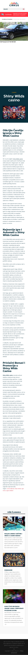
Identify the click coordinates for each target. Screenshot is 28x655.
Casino (14, 92)
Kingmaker (8, 570)
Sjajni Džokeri (9, 490)
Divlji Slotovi (18, 488)
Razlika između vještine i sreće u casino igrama (13, 535)
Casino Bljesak (10, 488)
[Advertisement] (14, 58)
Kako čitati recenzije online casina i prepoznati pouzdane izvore (13, 608)
